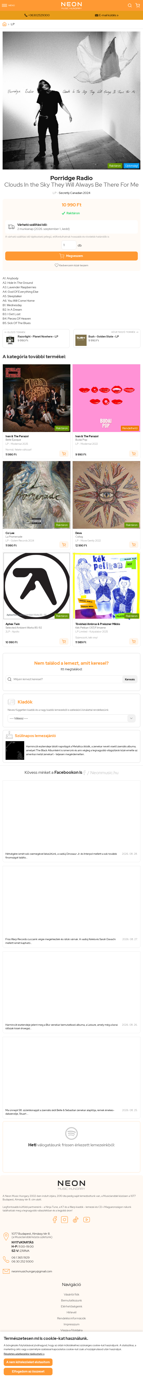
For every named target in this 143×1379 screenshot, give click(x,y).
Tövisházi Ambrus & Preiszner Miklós (97, 624)
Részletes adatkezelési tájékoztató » (24, 1354)
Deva (78, 533)
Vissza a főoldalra (71, 1330)
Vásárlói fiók (71, 1294)
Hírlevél (71, 1312)
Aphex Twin (13, 624)
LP (13, 24)
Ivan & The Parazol (17, 436)
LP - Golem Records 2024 (20, 540)
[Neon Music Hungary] (4, 24)
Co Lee (10, 533)
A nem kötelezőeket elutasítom (28, 1362)
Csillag (79, 536)
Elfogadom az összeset (28, 1371)
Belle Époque (13, 439)
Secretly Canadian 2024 (74, 193)
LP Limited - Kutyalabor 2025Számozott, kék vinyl (91, 634)
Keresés (130, 679)
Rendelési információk (71, 1318)
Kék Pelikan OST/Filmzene (90, 627)
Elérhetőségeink (71, 1306)
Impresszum (72, 1324)
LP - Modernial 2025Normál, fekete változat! (19, 446)
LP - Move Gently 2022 (88, 540)
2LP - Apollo (12, 631)
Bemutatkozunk (71, 1300)
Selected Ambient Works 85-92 (24, 627)
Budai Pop (81, 439)
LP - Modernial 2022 (86, 443)
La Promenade (14, 536)
